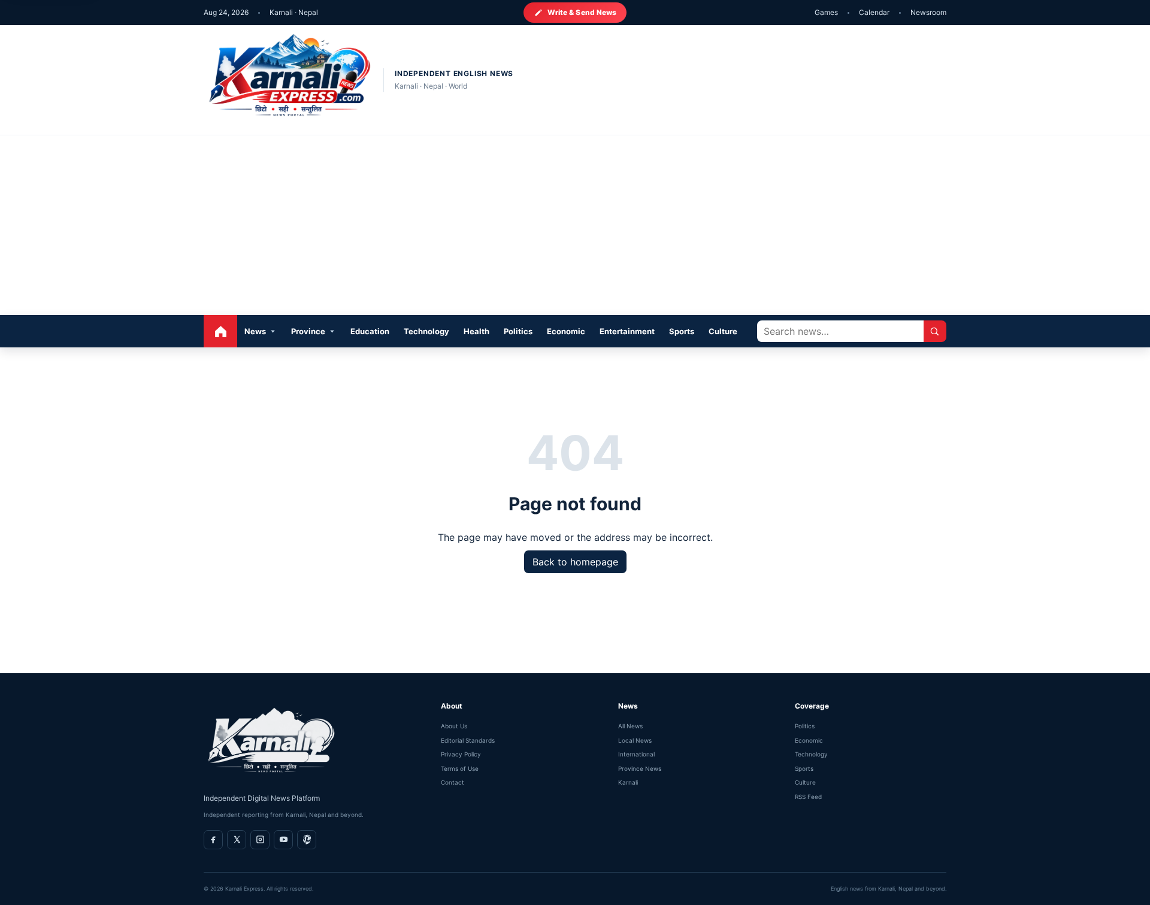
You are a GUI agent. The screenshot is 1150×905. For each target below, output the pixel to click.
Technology (426, 331)
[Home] (220, 331)
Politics (518, 331)
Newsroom (928, 12)
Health (476, 331)
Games (826, 12)
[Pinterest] (306, 839)
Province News (639, 768)
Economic (566, 331)
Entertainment (627, 331)
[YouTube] (283, 839)
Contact (452, 782)
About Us (454, 726)
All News (630, 726)
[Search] (935, 331)
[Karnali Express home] (287, 80)
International (636, 754)
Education (369, 331)
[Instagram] (260, 839)
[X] (236, 839)
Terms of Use (460, 768)
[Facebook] (213, 839)
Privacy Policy (461, 754)
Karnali (628, 782)
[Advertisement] (575, 225)
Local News (635, 740)
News (255, 331)
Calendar (874, 12)
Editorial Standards (468, 740)
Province (308, 331)
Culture (723, 331)
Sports (681, 331)
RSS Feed (808, 796)
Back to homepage (575, 562)
